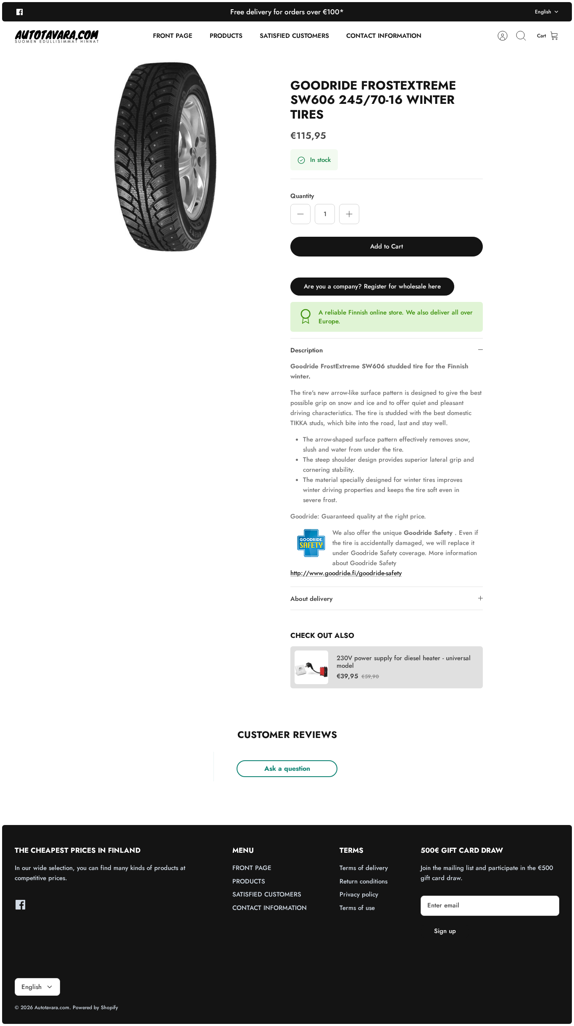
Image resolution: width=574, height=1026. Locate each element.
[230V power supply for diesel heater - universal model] (311, 667)
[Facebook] (19, 11)
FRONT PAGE (172, 35)
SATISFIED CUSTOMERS (294, 35)
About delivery (311, 598)
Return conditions (363, 881)
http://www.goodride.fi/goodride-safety (346, 573)
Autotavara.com (51, 1007)
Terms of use (357, 907)
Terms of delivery (364, 868)
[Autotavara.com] (57, 36)
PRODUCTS (226, 35)
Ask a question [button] (287, 768)
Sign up (445, 931)
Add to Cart (386, 246)
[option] (166, 154)
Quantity (302, 196)
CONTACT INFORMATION (383, 35)
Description (306, 350)
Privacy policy (359, 894)
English (543, 12)
